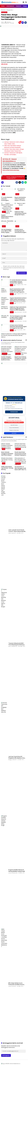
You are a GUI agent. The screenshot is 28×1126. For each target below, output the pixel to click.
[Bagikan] (25, 22)
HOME (3, 449)
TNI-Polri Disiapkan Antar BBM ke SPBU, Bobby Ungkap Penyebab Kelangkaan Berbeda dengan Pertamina (7, 231)
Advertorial (4, 353)
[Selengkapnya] (26, 340)
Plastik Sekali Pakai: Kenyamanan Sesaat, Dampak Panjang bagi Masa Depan (21, 453)
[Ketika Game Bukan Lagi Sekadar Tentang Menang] (7, 461)
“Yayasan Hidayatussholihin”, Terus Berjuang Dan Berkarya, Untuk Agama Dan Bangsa (16, 644)
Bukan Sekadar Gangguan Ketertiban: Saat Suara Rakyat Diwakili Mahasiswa (7, 453)
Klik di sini (4, 64)
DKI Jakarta (18, 463)
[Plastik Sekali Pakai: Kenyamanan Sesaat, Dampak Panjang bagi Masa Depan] (21, 447)
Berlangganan (6, 1055)
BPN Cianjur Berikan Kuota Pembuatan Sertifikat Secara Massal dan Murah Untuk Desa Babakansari (16, 983)
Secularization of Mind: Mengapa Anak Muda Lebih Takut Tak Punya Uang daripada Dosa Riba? (21, 468)
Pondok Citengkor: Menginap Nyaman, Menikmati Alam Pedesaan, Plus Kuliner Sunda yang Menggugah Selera (7, 358)
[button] (23, 2)
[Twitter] (19, 182)
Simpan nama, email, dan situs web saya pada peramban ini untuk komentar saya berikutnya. (14, 267)
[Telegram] (22, 182)
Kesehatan (18, 449)
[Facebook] (17, 182)
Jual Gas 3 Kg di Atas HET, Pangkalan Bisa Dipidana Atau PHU (16, 757)
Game (3, 463)
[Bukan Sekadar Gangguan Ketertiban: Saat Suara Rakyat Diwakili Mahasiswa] (7, 447)
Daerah (17, 194)
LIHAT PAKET (14, 433)
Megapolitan (4, 12)
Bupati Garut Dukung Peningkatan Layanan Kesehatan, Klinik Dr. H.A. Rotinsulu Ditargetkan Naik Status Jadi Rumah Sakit (20, 358)
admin (2, 22)
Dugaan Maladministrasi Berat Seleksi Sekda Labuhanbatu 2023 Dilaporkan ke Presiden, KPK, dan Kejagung (7, 216)
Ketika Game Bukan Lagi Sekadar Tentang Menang (7, 468)
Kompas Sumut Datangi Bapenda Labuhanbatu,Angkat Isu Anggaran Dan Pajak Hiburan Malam (20, 231)
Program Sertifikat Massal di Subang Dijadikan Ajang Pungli (16, 870)
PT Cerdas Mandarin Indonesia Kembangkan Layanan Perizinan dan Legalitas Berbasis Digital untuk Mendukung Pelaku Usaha (7, 199)
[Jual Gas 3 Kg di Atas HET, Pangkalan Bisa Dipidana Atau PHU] (4, 758)
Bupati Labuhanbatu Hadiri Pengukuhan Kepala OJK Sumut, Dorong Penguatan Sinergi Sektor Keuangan (20, 199)
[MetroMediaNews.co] (9, 2)
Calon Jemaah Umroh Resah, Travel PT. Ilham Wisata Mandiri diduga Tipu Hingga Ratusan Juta (17, 530)
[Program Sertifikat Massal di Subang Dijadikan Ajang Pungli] (4, 871)
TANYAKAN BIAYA (14, 411)
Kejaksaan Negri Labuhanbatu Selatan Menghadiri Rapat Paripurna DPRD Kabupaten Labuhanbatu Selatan (20, 213)
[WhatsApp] (25, 182)
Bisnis (3, 194)
